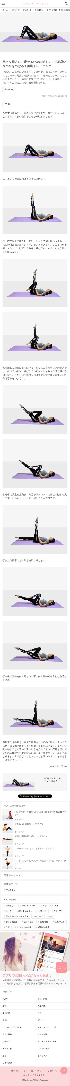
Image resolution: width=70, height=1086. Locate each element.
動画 (4, 1056)
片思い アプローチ (50, 906)
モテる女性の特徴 (23, 927)
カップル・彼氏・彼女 (12, 1027)
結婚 (4, 1006)
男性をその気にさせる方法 (17, 916)
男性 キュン (60, 922)
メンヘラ (43, 911)
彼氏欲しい (10, 906)
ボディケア (42, 1056)
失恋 (8, 927)
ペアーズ (39, 916)
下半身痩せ (10, 890)
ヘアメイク (7, 1049)
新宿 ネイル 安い (25, 911)
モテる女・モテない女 (47, 1027)
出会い (5, 1020)
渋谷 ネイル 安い (29, 906)
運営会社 (15, 1071)
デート (40, 1020)
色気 (51, 916)
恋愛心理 (41, 1006)
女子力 (9, 911)
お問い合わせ (54, 1071)
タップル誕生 (11, 922)
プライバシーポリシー (34, 1071)
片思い (5, 999)
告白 (39, 1013)
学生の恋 (6, 1013)
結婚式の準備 (43, 927)
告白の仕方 (28, 922)
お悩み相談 (42, 1034)
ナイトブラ (58, 911)
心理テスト (7, 1041)
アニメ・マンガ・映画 (47, 1041)
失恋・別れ (42, 999)
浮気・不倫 (7, 1034)
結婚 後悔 (44, 922)
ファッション (43, 1049)
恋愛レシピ (35, 3)
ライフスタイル (9, 1063)
